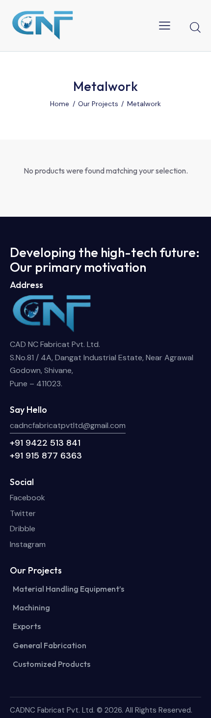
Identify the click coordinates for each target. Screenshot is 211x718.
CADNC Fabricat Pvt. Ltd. (52, 710)
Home (59, 103)
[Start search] (195, 27)
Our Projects (98, 103)
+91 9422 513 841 (45, 443)
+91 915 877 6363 (46, 455)
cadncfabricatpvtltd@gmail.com (68, 425)
